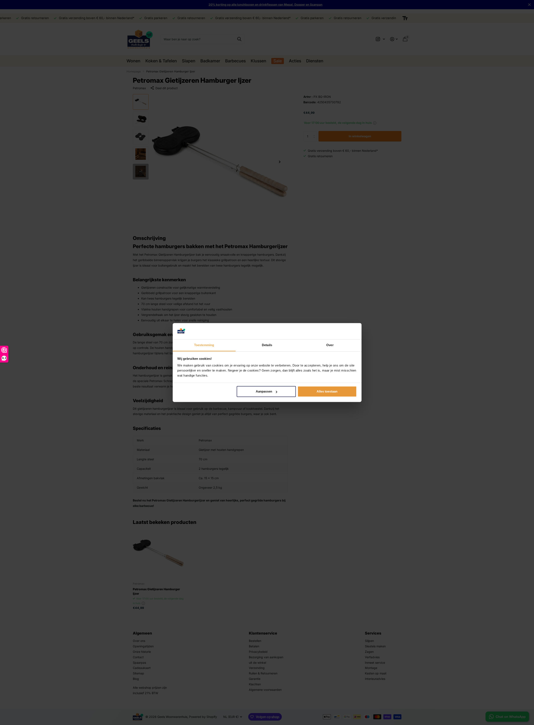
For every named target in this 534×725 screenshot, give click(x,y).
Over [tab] (329, 345)
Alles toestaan (327, 391)
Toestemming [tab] (204, 345)
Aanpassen (264, 391)
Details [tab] (267, 345)
